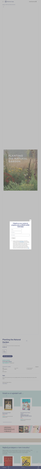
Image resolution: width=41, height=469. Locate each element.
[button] (30, 220)
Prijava (13, 238)
